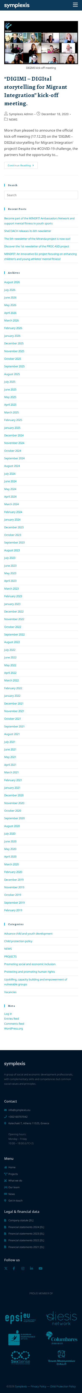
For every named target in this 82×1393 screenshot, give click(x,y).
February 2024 (13, 512)
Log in (8, 1014)
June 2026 (10, 297)
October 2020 (12, 810)
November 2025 (14, 351)
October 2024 (12, 451)
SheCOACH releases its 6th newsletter (27, 231)
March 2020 (11, 864)
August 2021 (12, 734)
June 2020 (10, 841)
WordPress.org (13, 1028)
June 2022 (10, 657)
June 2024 (10, 481)
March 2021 (11, 772)
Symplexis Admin (21, 114)
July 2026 (9, 290)
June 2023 (10, 565)
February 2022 (13, 688)
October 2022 (12, 627)
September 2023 (14, 542)
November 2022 (14, 619)
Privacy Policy (38, 1386)
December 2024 (14, 435)
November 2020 (14, 803)
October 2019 (12, 895)
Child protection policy (18, 941)
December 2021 (14, 703)
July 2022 (9, 650)
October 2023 (12, 535)
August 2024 (12, 466)
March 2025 (11, 412)
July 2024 (9, 473)
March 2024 (11, 504)
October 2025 (12, 359)
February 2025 (13, 420)
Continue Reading (23, 164)
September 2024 (14, 458)
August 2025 (12, 374)
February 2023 (13, 596)
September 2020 (14, 818)
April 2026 (10, 313)
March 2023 (11, 588)
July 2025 (9, 382)
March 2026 (11, 320)
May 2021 (10, 757)
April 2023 (10, 581)
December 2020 (14, 795)
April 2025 (10, 404)
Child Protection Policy (63, 1386)
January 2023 (12, 604)
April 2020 (10, 856)
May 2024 (10, 489)
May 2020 (10, 849)
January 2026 (12, 336)
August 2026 (12, 282)
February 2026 (13, 328)
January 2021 (12, 788)
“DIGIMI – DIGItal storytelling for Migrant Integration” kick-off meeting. (35, 91)
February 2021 (13, 780)
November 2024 (14, 443)
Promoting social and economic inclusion (30, 964)
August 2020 (12, 826)
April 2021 (10, 765)
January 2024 (12, 519)
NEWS (13, 119)
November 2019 (14, 887)
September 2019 (14, 902)
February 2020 (13, 872)
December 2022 (14, 611)
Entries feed (11, 1018)
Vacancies (10, 992)
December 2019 (14, 880)
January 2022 (12, 696)
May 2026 (10, 305)
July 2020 (9, 833)
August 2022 (12, 642)
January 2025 (12, 428)
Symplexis (21, 1386)
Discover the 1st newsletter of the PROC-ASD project (36, 246)
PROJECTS (10, 956)
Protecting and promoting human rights (29, 972)
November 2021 (14, 711)
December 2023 (14, 527)
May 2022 (10, 665)
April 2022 (10, 673)
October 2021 (12, 718)
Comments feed (14, 1023)
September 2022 (14, 634)
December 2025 (14, 343)
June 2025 (10, 389)
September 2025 (14, 366)
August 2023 (12, 550)
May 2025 (10, 397)
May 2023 (10, 573)
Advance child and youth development (28, 933)
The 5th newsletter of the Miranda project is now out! (37, 239)
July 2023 (9, 558)
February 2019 (13, 910)
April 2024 (10, 496)
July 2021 (9, 742)
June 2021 (10, 749)
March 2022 (11, 680)
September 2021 (14, 726)
